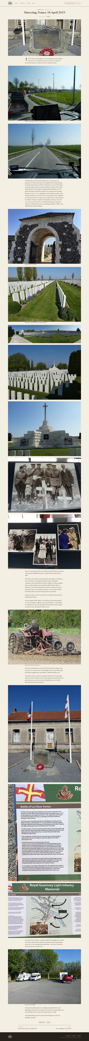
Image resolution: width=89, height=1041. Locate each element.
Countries (22, 3)
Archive (29, 3)
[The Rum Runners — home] (10, 3)
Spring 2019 (40, 9)
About (34, 3)
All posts (68, 1035)
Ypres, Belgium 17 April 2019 (63, 1028)
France (48, 16)
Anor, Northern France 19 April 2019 (27, 1028)
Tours (16, 3)
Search (79, 1035)
